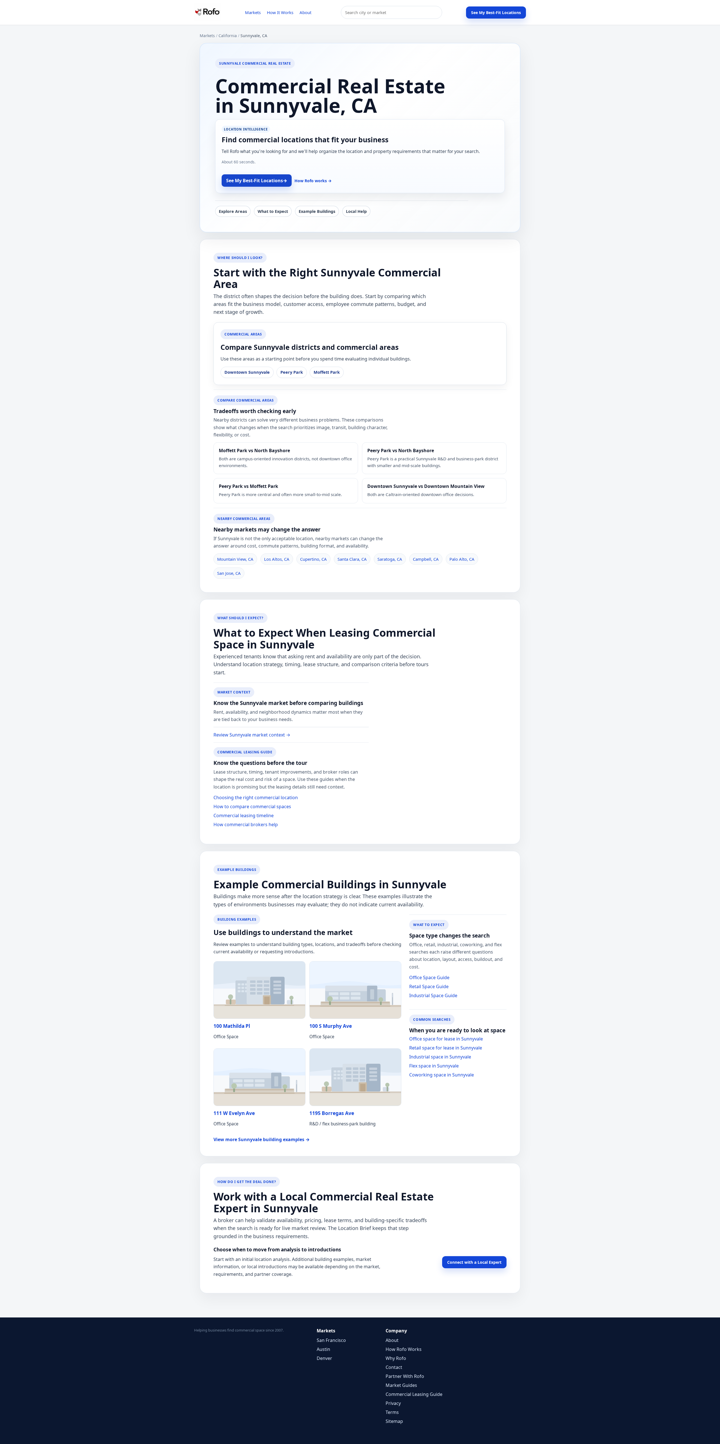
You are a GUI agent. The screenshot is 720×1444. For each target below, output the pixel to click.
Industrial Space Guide (433, 995)
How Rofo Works (404, 1349)
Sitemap (394, 1421)
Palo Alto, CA (461, 559)
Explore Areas (233, 211)
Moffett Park (327, 372)
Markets (253, 12)
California (228, 35)
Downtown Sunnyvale (247, 372)
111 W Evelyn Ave (234, 1113)
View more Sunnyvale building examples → (261, 1139)
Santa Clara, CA (352, 559)
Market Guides (401, 1385)
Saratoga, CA (389, 559)
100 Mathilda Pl (231, 1026)
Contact (394, 1367)
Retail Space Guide (429, 986)
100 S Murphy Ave (330, 1026)
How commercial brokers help (245, 824)
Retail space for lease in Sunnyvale (445, 1048)
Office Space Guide (429, 977)
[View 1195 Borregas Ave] (355, 1077)
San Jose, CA (229, 573)
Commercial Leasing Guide (414, 1394)
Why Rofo (396, 1358)
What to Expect (273, 211)
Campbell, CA (426, 559)
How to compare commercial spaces (252, 806)
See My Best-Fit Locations (496, 12)
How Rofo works (313, 180)
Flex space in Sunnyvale (434, 1066)
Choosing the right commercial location (255, 797)
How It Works (280, 12)
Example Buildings (317, 211)
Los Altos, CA (276, 559)
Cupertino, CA (313, 559)
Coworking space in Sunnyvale (441, 1075)
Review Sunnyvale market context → (251, 735)
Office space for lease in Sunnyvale (446, 1039)
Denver (324, 1358)
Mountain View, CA (235, 559)
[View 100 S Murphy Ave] (355, 990)
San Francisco (331, 1340)
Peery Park (291, 372)
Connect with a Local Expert (474, 1262)
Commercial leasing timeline (243, 815)
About (305, 12)
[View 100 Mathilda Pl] (259, 990)
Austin (323, 1349)
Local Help (356, 211)
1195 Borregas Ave (331, 1113)
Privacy (393, 1403)
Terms (392, 1412)
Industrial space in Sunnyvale (440, 1057)
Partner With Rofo (405, 1376)
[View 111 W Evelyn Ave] (259, 1077)
